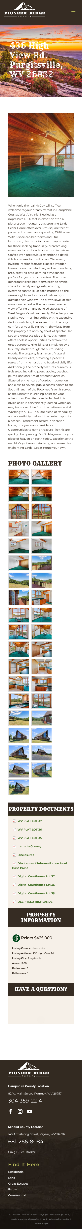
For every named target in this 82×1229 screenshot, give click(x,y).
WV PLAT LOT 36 (30, 829)
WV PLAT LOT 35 (30, 838)
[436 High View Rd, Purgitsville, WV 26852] (18, 484)
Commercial (17, 1195)
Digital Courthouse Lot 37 (36, 876)
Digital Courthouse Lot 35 (36, 893)
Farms (12, 1189)
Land (11, 1178)
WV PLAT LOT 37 (30, 821)
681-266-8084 (25, 1141)
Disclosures (26, 855)
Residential (16, 1172)
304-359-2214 (25, 1101)
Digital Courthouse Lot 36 (36, 885)
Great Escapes (18, 1183)
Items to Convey (29, 846)
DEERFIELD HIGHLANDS (35, 902)
